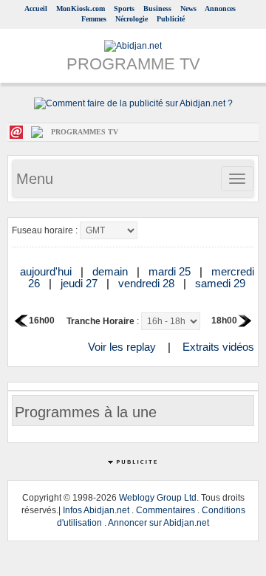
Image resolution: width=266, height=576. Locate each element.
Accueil (35, 8)
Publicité (171, 19)
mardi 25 (171, 271)
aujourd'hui (47, 271)
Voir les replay (122, 346)
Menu (34, 179)
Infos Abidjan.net (96, 510)
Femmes (93, 19)
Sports (124, 8)
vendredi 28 (147, 283)
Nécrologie (131, 19)
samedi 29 (221, 283)
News (188, 8)
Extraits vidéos (218, 346)
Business (157, 8)
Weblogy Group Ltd (158, 498)
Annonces (220, 8)
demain (111, 271)
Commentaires (165, 510)
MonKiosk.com (80, 8)
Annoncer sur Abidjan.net (158, 523)
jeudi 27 (80, 283)
